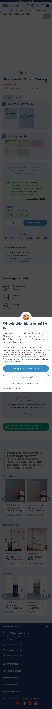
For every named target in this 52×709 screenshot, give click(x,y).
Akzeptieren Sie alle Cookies (27, 368)
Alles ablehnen (26, 377)
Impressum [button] (7, 388)
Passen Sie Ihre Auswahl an (26, 383)
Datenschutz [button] (17, 388)
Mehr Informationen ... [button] (14, 361)
